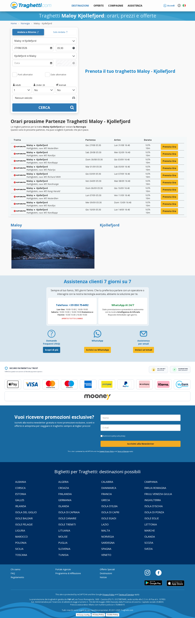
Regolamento (17, 577)
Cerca (44, 107)
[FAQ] (51, 335)
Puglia (62, 542)
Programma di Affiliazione (68, 573)
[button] (135, 5)
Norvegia (107, 536)
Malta (105, 530)
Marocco (21, 536)
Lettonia (150, 524)
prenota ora (169, 146)
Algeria (63, 482)
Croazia (63, 488)
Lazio (105, 524)
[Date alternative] (47, 74)
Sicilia (19, 549)
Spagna (106, 549)
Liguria (20, 530)
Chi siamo (15, 569)
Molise (62, 536)
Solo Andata (59, 32)
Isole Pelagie (24, 524)
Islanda (63, 506)
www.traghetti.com (31, 5)
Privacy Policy (108, 594)
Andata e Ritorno (27, 32)
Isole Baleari (24, 518)
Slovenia (64, 549)
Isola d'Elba (109, 506)
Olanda (149, 536)
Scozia (148, 542)
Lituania (64, 530)
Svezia (148, 549)
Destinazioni (106, 573)
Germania (64, 500)
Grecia (105, 500)
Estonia (20, 494)
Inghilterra (152, 500)
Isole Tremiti (67, 524)
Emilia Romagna (155, 488)
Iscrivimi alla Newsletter (140, 443)
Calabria (107, 482)
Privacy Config (83, 615)
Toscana (21, 555)
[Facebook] (158, 572)
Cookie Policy (112, 615)
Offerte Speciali (107, 569)
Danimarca (108, 488)
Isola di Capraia (69, 512)
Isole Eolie (151, 518)
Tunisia (63, 555)
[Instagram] (149, 572)
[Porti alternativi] (14, 74)
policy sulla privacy (118, 436)
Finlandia (65, 494)
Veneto (106, 555)
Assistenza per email (143, 342)
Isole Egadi (108, 518)
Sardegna (108, 542)
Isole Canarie (67, 518)
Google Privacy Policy (106, 451)
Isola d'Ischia (153, 506)
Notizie (103, 577)
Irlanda (20, 506)
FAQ (13, 573)
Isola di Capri (110, 512)
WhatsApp (97, 340)
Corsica (20, 488)
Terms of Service (123, 451)
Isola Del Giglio (26, 512)
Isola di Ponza (154, 512)
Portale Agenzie (63, 569)
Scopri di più (51, 349)
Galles (19, 500)
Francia (106, 494)
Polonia (21, 542)
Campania (151, 482)
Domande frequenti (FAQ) (51, 342)
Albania (20, 482)
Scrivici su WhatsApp (97, 349)
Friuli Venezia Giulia (158, 494)
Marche (149, 530)
